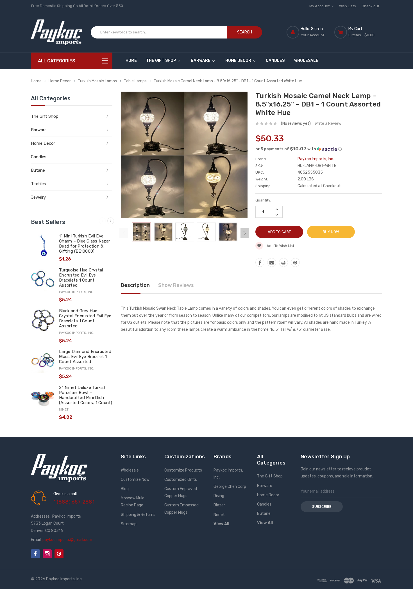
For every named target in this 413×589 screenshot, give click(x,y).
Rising (219, 495)
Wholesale (306, 60)
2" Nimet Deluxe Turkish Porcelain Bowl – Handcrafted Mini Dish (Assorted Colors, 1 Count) (85, 395)
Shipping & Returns (138, 514)
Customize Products (183, 470)
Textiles (38, 183)
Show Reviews (176, 285)
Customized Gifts (180, 479)
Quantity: (263, 200)
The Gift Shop (161, 60)
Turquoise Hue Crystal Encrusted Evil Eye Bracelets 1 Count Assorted (81, 278)
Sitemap (129, 524)
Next (110, 221)
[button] (318, 149)
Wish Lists (347, 6)
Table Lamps (135, 81)
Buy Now (331, 232)
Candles (275, 60)
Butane (38, 170)
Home (131, 60)
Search (244, 32)
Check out (370, 6)
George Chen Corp (230, 486)
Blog (125, 488)
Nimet (219, 514)
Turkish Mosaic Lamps (97, 81)
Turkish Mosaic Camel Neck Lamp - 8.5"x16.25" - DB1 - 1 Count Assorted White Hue (228, 81)
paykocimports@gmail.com (67, 539)
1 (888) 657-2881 (73, 502)
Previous (102, 221)
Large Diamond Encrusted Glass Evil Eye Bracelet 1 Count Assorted (85, 356)
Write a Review (328, 123)
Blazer (219, 505)
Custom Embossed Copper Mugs (181, 509)
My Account (319, 6)
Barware (201, 60)
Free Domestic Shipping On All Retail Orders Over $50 (77, 6)
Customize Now (135, 479)
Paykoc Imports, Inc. (228, 474)
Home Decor (238, 60)
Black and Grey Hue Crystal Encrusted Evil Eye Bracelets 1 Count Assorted (85, 318)
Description (135, 285)
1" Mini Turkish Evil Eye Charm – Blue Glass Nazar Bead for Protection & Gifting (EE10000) (84, 244)
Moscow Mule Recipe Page (132, 502)
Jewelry (38, 197)
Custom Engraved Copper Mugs (180, 492)
